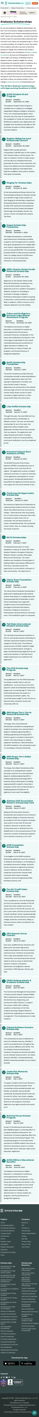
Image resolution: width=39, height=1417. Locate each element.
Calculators (4, 1244)
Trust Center (25, 1247)
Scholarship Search (7, 1225)
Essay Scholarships (7, 1336)
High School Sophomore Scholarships (25, 1279)
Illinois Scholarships (28, 1299)
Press (3, 1255)
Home (3, 1223)
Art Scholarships (6, 1347)
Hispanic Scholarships (8, 1314)
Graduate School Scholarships (6, 1281)
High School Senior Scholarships (28, 1269)
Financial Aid (4, 8)
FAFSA (3, 1239)
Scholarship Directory (8, 1228)
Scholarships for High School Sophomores (8, 1276)
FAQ (22, 1225)
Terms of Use (26, 1244)
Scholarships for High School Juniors (8, 1272)
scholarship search (13, 82)
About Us (24, 1223)
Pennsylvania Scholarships (26, 1305)
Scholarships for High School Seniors (8, 1267)
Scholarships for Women (9, 1317)
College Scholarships (17, 8)
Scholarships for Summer (9, 1344)
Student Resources (7, 1247)
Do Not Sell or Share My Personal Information (19, 1412)
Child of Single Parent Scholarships (28, 1329)
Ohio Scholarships (27, 1309)
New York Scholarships (29, 1296)
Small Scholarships (28, 1326)
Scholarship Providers (8, 1252)
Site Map (24, 1239)
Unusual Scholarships (8, 1342)
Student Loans (6, 1241)
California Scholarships (29, 1291)
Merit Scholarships (7, 1331)
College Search (6, 1233)
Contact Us (25, 1228)
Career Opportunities (28, 1233)
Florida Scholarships (28, 1294)
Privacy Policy (26, 1241)
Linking (23, 1236)
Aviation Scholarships (8, 1353)
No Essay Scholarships (8, 1339)
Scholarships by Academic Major (27, 1320)
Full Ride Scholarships (8, 1334)
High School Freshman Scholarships (29, 1284)
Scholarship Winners (7, 1231)
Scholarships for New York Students (8, 1307)
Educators (4, 1250)
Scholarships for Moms (9, 1319)
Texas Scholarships (28, 1288)
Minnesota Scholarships (29, 1312)
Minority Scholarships (8, 1311)
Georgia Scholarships (28, 1302)
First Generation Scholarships (6, 1327)
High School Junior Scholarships (27, 1274)
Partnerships (25, 1231)
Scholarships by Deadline (27, 1315)
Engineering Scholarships (9, 1350)
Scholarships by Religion (29, 1323)
